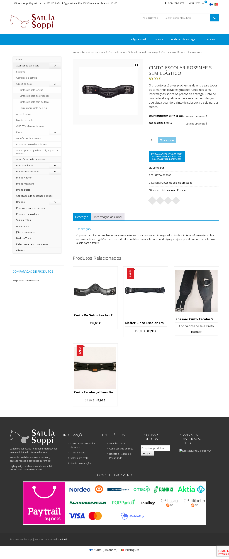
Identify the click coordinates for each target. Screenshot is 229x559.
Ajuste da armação (80, 463)
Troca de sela (77, 452)
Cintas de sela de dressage (143, 52)
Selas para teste (79, 457)
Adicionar (169, 140)
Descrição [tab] (81, 217)
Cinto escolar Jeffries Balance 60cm (95, 392)
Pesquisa (147, 453)
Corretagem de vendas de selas (83, 445)
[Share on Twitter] (160, 199)
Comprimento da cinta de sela (166, 116)
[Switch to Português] (216, 4)
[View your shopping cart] (203, 3)
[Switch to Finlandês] (211, 4)
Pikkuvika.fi (60, 539)
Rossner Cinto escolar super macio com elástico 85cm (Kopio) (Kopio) (196, 319)
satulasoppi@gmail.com (30, 3)
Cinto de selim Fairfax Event (95, 315)
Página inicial (138, 39)
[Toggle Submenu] (55, 66)
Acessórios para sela (94, 52)
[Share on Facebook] (152, 199)
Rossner (182, 190)
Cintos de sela (116, 52)
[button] (137, 65)
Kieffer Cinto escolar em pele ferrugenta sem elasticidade (146, 323)
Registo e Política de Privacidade (120, 455)
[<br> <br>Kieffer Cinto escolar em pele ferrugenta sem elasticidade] (146, 291)
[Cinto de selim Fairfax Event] (95, 291)
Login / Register (175, 3)
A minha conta (117, 443)
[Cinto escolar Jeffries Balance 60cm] (95, 368)
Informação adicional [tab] (108, 217)
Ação (158, 39)
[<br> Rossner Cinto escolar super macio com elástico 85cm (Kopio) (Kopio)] (196, 291)
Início (76, 52)
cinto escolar (168, 190)
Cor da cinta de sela (160, 123)
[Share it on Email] (176, 199)
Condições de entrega (182, 39)
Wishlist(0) (194, 3)
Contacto (209, 39)
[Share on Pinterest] (168, 199)
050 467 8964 (53, 3)
